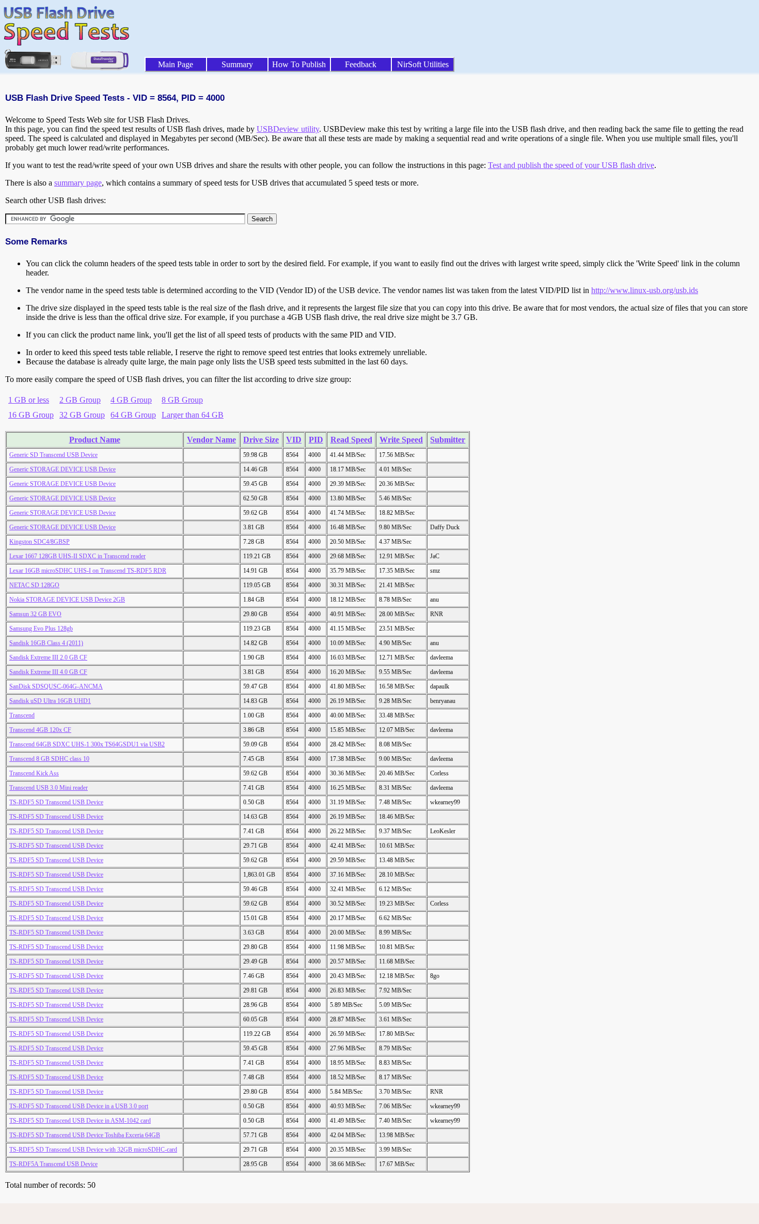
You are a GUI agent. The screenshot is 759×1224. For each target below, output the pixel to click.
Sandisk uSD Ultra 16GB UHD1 (50, 701)
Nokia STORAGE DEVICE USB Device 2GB (67, 599)
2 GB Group (80, 399)
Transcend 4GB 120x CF (40, 729)
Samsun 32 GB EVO (35, 614)
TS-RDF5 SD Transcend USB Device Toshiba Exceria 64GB (84, 1135)
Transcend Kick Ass (34, 773)
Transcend (22, 715)
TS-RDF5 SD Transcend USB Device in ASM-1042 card (80, 1120)
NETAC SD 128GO (34, 585)
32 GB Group (82, 414)
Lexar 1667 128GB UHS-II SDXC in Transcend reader (77, 556)
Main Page (175, 64)
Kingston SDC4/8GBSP (39, 541)
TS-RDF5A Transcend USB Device (53, 1164)
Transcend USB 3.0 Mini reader (48, 787)
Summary (237, 64)
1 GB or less (28, 399)
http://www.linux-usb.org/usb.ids (644, 290)
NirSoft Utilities (423, 64)
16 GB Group (31, 414)
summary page (78, 182)
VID (294, 439)
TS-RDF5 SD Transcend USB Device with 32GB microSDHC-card (93, 1149)
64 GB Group (133, 414)
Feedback (360, 64)
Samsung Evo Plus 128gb (41, 628)
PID (316, 439)
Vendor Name (211, 439)
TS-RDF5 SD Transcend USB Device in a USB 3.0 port (78, 1106)
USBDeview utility (288, 129)
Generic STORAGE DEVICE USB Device (62, 469)
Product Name (94, 439)
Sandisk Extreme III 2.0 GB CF (48, 657)
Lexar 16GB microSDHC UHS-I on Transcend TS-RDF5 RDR (87, 570)
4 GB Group (131, 399)
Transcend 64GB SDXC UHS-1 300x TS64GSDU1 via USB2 (87, 744)
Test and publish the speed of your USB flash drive (571, 165)
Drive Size (261, 439)
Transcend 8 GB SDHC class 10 (49, 758)
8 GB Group (182, 399)
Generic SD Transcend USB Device (53, 454)
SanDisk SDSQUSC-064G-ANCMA (56, 686)
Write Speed (401, 439)
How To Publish (299, 64)
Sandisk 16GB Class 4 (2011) (46, 643)
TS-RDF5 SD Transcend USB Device (56, 802)
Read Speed (351, 439)
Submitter (447, 439)
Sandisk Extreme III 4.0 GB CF (48, 672)
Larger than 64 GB (193, 414)
